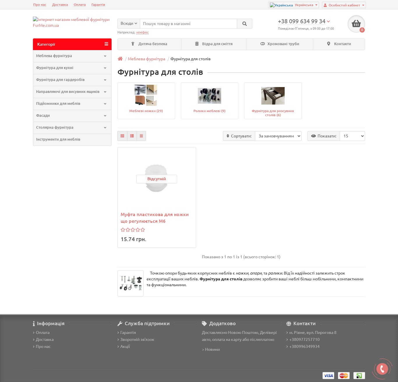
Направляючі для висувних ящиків (67, 91)
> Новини (211, 349)
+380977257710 (304, 339)
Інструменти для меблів (58, 139)
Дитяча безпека (152, 44)
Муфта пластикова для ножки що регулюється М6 (155, 218)
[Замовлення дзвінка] (382, 369)
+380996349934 (304, 346)
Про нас (39, 4)
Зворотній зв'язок (137, 339)
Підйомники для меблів (58, 103)
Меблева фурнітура (54, 56)
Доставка (60, 4)
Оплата (80, 4)
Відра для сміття (217, 44)
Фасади (43, 115)
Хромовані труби (283, 44)
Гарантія (98, 4)
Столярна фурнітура (54, 127)
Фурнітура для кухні (54, 68)
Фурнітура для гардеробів (60, 79)
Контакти (342, 44)
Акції (125, 346)
